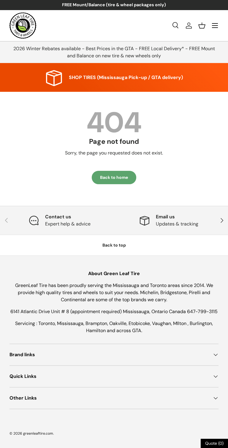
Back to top (114, 245)
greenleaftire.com (38, 433)
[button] (201, 25)
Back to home (114, 177)
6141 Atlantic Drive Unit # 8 (40, 311)
